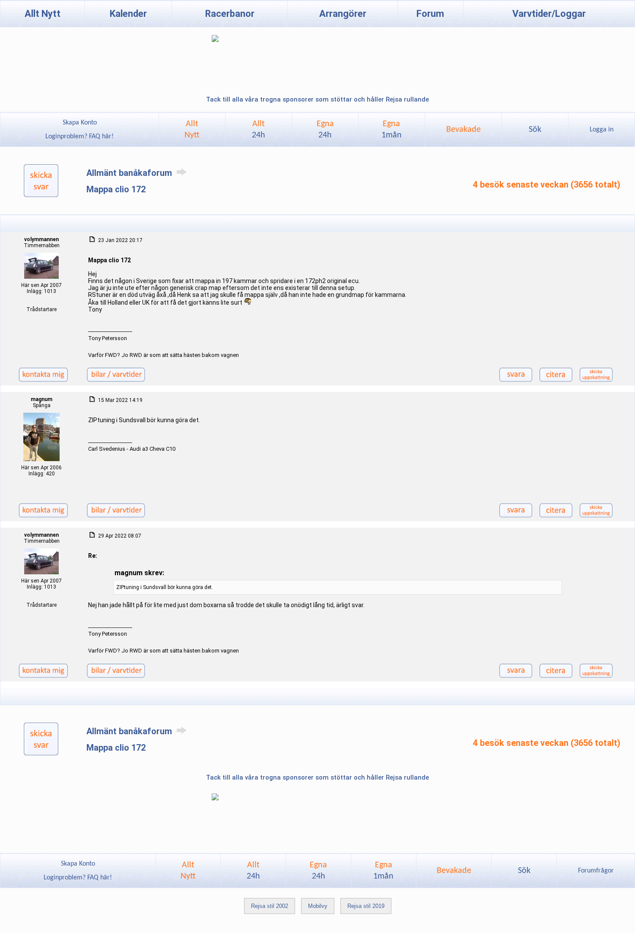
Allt (258, 130)
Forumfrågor (596, 870)
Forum (430, 13)
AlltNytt (192, 130)
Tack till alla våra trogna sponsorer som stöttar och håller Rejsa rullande (317, 99)
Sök (535, 129)
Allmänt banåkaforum (130, 173)
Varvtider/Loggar (549, 13)
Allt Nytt (42, 13)
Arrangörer (342, 13)
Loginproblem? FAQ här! (79, 136)
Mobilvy (317, 906)
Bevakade (463, 129)
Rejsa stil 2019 (365, 906)
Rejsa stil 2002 (269, 906)
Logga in (601, 129)
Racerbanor (229, 13)
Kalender (128, 13)
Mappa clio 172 (116, 189)
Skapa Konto (80, 122)
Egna (325, 130)
